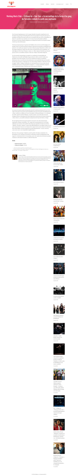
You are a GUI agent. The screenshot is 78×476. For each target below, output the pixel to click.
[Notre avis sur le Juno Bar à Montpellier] (59, 216)
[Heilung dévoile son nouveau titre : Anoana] (59, 197)
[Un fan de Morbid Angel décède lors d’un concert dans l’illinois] (59, 273)
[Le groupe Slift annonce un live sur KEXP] (59, 293)
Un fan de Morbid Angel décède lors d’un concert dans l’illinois (58, 277)
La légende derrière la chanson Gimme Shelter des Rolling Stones (58, 69)
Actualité (42, 4)
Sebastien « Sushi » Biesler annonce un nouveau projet (57, 337)
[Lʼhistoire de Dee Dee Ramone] (59, 86)
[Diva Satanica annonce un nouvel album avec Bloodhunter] (59, 312)
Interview (52, 4)
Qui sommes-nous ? (60, 4)
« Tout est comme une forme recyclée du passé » (22, 147)
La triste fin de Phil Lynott (59, 126)
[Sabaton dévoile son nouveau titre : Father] (59, 160)
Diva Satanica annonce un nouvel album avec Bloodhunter (58, 317)
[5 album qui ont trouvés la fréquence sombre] (59, 235)
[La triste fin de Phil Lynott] (59, 124)
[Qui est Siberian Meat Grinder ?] (59, 254)
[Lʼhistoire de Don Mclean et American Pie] (59, 105)
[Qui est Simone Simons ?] (59, 179)
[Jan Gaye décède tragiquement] (59, 141)
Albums (47, 4)
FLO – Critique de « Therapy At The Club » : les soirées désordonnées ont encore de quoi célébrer (59, 411)
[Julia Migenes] (11, 4)
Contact (67, 4)
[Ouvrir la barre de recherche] (71, 4)
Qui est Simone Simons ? (58, 182)
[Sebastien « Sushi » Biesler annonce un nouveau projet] (59, 333)
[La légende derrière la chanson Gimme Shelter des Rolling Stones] (59, 65)
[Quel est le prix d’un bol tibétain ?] (59, 46)
